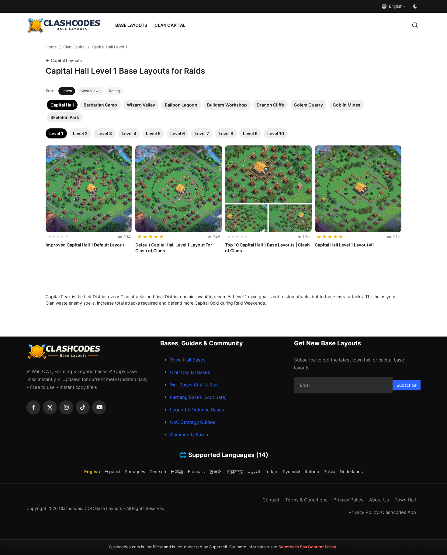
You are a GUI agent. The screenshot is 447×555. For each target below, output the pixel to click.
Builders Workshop (227, 104)
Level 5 (153, 133)
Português (135, 471)
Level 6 (177, 133)
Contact (270, 500)
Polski (329, 471)
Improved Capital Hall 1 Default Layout (85, 244)
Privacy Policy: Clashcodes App (382, 512)
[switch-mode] (416, 6)
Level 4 (129, 133)
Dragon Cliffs (270, 104)
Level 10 (275, 133)
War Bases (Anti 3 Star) (195, 385)
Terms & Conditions (306, 500)
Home (51, 46)
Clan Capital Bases (190, 372)
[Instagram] (66, 407)
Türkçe (271, 471)
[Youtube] (99, 407)
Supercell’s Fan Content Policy (308, 546)
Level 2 (80, 133)
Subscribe (407, 385)
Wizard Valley (141, 104)
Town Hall (405, 500)
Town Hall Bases (188, 360)
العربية (254, 471)
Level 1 (56, 133)
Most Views (90, 91)
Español (112, 471)
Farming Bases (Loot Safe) (198, 397)
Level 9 (250, 133)
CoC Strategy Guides (192, 422)
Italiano (312, 471)
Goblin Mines (346, 104)
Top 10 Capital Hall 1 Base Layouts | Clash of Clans (267, 247)
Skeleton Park (64, 117)
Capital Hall (62, 104)
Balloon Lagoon (181, 104)
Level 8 (226, 133)
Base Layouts (131, 25)
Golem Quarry (308, 104)
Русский (291, 471)
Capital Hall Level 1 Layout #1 (344, 244)
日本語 (177, 471)
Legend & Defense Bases (197, 410)
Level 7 (202, 133)
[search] (415, 25)
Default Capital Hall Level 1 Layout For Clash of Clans (173, 247)
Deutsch (158, 471)
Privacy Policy (348, 500)
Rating (114, 91)
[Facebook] (33, 407)
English (394, 6)
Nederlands (351, 471)
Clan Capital (169, 25)
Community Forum (190, 435)
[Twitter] (50, 407)
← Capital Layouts (64, 60)
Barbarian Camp (100, 104)
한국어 (215, 471)
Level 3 (104, 133)
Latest (66, 91)
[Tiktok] (83, 407)
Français (196, 471)
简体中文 (235, 471)
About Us (379, 500)
